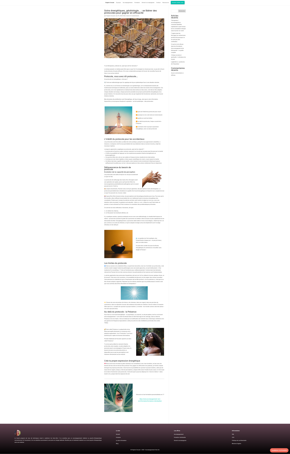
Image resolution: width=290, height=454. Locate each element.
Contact (158, 2)
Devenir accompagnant (148, 2)
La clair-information (121, 440)
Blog (117, 443)
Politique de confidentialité (239, 440)
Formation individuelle (180, 437)
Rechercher (182, 11)
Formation (137, 2)
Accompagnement (127, 2)
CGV (233, 437)
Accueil (118, 434)
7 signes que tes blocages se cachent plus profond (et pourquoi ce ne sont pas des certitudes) (178, 37)
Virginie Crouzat (109, 2)
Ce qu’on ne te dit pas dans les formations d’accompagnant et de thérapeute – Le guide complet (177, 48)
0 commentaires (135, 15)
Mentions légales (236, 443)
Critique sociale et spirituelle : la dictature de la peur (178, 57)
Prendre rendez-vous (177, 2)
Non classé (127, 15)
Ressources (166, 2)
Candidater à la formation (279, 450)
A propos (118, 437)
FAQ (233, 434)
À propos (118, 2)
